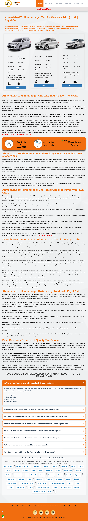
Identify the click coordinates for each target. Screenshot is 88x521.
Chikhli (8, 475)
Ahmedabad (20, 487)
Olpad (73, 466)
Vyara (40, 471)
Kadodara (37, 466)
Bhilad (30, 479)
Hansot (16, 471)
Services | (26, 506)
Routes (68, 3)
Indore (70, 483)
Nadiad (76, 479)
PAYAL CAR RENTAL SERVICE (46, 235)
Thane (55, 487)
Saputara (78, 475)
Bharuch (33, 475)
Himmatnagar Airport (23, 466)
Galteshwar (68, 471)
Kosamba (64, 466)
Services (58, 3)
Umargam (38, 479)
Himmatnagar (8, 466)
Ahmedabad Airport (43, 487)
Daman (42, 475)
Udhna (81, 466)
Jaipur (78, 483)
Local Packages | (44, 506)
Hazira (8, 471)
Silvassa (51, 475)
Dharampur (11, 479)
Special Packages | (55, 506)
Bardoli (58, 471)
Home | (14, 506)
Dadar (49, 492)
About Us (48, 3)
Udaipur (10, 487)
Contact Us (78, 3)
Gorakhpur (59, 479)
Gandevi (25, 471)
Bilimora (78, 471)
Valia (33, 471)
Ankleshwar (18, 475)
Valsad (68, 475)
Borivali (76, 487)
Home (40, 3)
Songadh (49, 471)
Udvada (21, 479)
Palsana (46, 466)
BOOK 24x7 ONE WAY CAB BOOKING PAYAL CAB (17, 134)
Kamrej (55, 466)
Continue (16, 87)
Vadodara (49, 479)
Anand (68, 479)
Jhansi (30, 487)
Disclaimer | (65, 506)
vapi (27, 475)
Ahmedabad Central (39, 492)
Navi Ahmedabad (66, 487)
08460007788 (44, 9)
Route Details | (33, 506)
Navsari (60, 475)
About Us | (19, 506)
